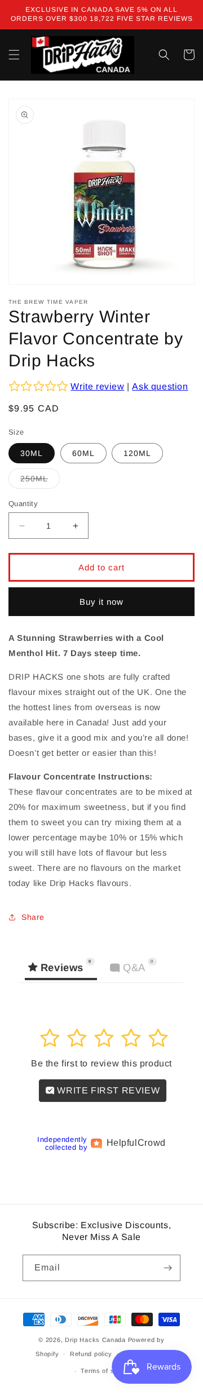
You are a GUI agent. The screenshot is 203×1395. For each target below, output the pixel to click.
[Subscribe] (167, 1268)
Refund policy (91, 1353)
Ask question (160, 386)
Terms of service (107, 1370)
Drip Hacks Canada (95, 1339)
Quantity (23, 503)
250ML (40, 481)
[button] (14, 54)
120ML (137, 453)
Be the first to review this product (101, 1063)
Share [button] (33, 917)
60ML (83, 453)
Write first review (107, 1090)
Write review (97, 386)
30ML (31, 453)
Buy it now (101, 601)
